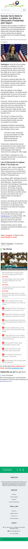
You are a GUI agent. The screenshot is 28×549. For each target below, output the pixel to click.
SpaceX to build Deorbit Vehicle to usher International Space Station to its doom (14, 322)
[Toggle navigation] (24, 10)
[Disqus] (14, 403)
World (19, 13)
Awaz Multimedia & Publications (18, 539)
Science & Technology (14, 502)
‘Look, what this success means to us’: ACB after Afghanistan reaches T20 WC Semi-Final (13, 337)
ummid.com (6, 10)
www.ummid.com (6, 381)
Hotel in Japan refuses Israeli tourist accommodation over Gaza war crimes (14, 302)
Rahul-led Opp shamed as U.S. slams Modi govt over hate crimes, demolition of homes (14, 295)
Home (15, 13)
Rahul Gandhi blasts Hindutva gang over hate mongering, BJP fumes (12, 273)
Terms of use (14, 516)
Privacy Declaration (14, 518)
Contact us (14, 511)
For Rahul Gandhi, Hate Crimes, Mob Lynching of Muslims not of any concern (13, 280)
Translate (7, 246)
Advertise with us (14, 513)
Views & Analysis (14, 497)
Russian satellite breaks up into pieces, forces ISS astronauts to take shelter (13, 329)
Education (14, 499)
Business (14, 494)
